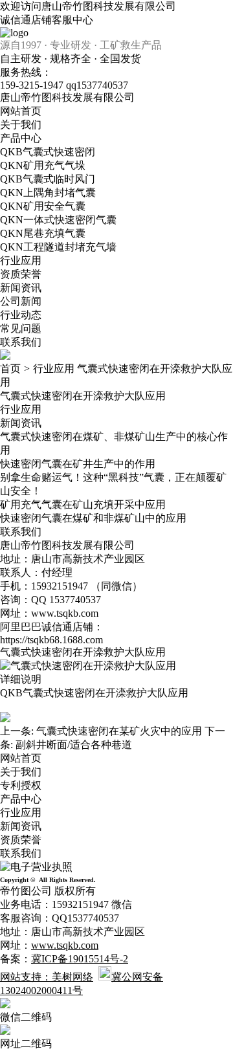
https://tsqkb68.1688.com (51, 639)
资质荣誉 (20, 274)
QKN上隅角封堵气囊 (48, 192)
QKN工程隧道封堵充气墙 (58, 246)
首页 (10, 368)
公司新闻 (20, 301)
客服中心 (72, 19)
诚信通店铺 (26, 19)
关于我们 (20, 124)
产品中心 (20, 138)
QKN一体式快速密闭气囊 (58, 219)
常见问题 (20, 328)
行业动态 (20, 314)
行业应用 (20, 260)
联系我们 (20, 342)
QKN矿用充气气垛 (42, 165)
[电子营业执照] (36, 866)
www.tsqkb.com (64, 613)
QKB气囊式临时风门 (47, 178)
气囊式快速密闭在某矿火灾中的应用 (119, 730)
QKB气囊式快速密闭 (47, 151)
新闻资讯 (20, 287)
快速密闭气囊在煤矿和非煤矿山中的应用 (93, 518)
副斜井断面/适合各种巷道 (74, 744)
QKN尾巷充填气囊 (42, 233)
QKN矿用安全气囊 (42, 206)
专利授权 (20, 785)
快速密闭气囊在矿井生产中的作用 (77, 463)
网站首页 (20, 110)
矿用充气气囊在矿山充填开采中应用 (83, 504)
